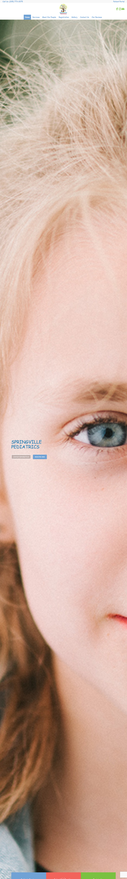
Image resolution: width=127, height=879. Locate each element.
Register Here (40, 457)
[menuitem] (118, 1)
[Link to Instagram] (119, 8)
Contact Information (21, 457)
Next (123, 449)
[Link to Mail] (122, 8)
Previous (4, 449)
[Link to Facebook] (116, 8)
